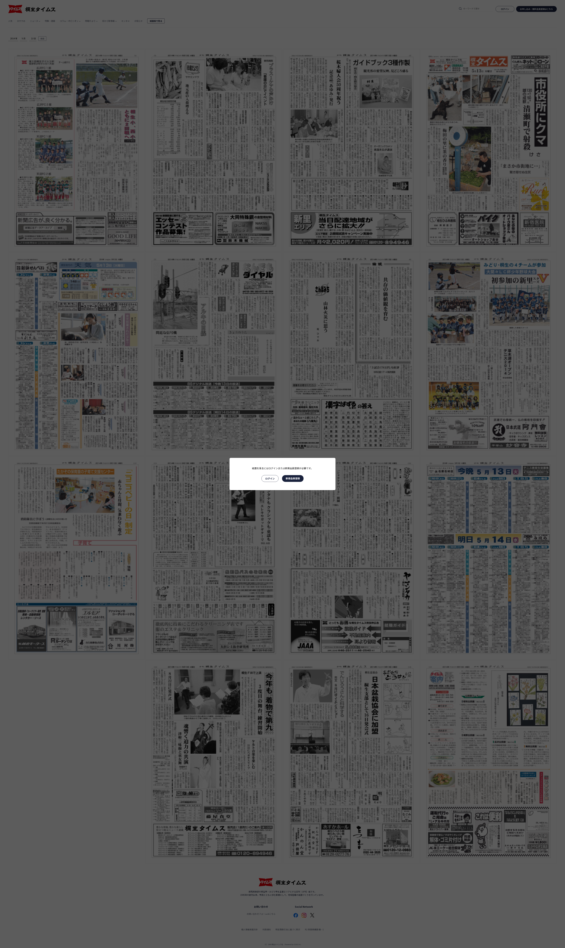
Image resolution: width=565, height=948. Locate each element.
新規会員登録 (293, 478)
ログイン (270, 478)
